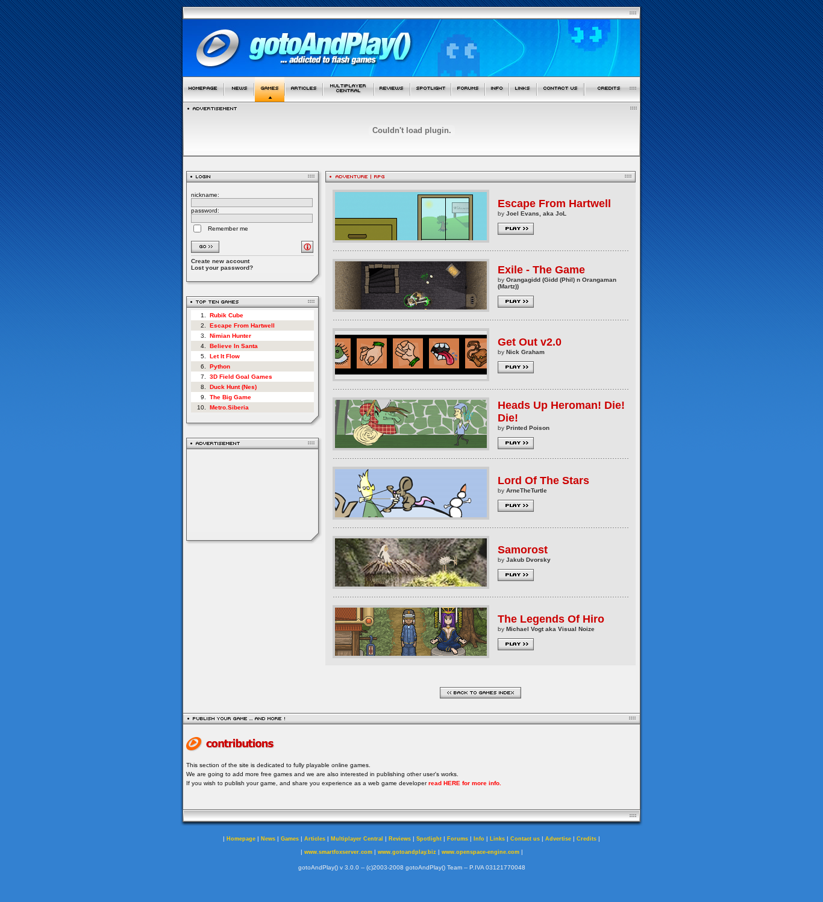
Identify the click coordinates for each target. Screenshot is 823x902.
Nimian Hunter (230, 335)
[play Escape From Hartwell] (411, 239)
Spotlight (429, 839)
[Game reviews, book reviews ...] (392, 98)
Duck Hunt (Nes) (233, 387)
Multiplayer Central (357, 839)
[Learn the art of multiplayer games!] (349, 98)
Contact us (525, 839)
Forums (457, 839)
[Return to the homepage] (203, 98)
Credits (586, 839)
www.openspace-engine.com (480, 852)
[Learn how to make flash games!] (304, 98)
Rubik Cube (226, 315)
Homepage (241, 839)
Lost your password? (222, 267)
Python (220, 366)
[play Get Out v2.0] (411, 378)
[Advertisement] (252, 494)
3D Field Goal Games (241, 376)
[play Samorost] (411, 585)
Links (497, 839)
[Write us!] (560, 98)
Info (479, 839)
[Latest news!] (239, 98)
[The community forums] (468, 98)
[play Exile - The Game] (411, 308)
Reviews (400, 839)
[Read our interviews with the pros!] (431, 98)
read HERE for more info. (464, 783)
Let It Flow (225, 356)
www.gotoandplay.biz (407, 852)
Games (290, 839)
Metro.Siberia (229, 407)
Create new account (220, 261)
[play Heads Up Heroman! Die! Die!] (411, 447)
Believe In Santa (234, 346)
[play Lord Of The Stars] (411, 516)
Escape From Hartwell (242, 325)
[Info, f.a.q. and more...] (497, 98)
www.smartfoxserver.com (338, 852)
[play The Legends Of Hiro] (411, 655)
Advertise (558, 839)
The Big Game (230, 397)
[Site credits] (613, 98)
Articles (314, 839)
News (268, 839)
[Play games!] (269, 98)
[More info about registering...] (307, 249)
